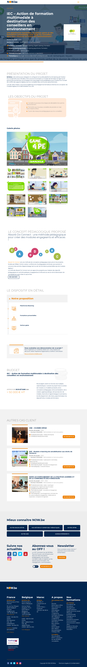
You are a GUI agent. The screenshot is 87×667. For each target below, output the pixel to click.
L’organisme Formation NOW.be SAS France (57, 620)
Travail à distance (71, 609)
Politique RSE (56, 631)
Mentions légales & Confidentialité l (69, 663)
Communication (71, 621)
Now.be (54, 603)
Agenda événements (62, 534)
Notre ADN (25, 534)
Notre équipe (55, 627)
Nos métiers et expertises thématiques (45, 527)
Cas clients (10, 8)
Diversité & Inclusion (73, 619)
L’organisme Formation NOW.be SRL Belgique (57, 615)
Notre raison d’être (17, 527)
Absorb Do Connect (14, 262)
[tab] (37, 298)
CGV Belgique (26, 629)
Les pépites (55, 641)
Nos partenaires (56, 630)
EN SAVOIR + (13, 277)
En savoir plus (69, 436)
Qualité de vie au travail (73, 611)
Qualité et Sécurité (72, 626)
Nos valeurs (55, 628)
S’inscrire (61, 557)
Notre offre (72, 527)
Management (71, 608)
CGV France (10, 632)
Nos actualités (56, 636)
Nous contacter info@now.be (33, 354)
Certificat (9, 628)
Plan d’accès (10, 614)
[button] (37, 298)
